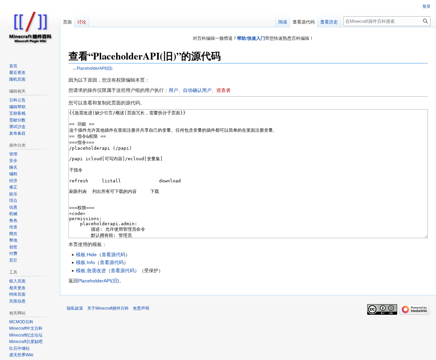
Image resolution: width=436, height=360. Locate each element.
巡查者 (223, 90)
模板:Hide (86, 254)
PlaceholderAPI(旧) (94, 68)
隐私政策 (75, 308)
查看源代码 (113, 254)
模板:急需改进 (91, 270)
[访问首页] (30, 27)
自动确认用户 (197, 90)
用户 (173, 90)
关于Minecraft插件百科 (108, 308)
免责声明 (141, 308)
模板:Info (85, 262)
